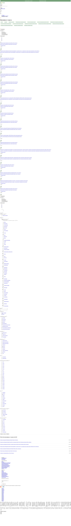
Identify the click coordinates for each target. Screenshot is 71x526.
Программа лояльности (5, 473)
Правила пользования (4, 467)
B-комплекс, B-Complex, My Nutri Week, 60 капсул (6, 114)
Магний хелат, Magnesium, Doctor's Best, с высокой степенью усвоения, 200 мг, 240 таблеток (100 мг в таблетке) (14, 444)
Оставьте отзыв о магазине (5, 476)
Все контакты (3, 459)
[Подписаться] (2, 481)
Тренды (3, 468)
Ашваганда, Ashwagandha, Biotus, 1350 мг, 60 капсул (7, 59)
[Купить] (1, 49)
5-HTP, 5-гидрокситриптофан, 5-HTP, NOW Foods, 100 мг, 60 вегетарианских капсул (11, 136)
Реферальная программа (5, 474)
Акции (3, 470)
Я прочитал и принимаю (3, 511)
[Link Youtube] (4, 484)
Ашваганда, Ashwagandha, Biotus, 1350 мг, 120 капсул (7, 91)
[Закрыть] (1, 509)
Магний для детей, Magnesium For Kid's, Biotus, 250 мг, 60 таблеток (8, 83)
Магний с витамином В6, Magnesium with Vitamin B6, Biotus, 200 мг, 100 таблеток (10, 129)
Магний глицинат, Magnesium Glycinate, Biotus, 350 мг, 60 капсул (8, 44)
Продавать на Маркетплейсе (5, 464)
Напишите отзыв (3, 45)
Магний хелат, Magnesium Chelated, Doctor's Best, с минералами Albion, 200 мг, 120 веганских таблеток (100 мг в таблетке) (15, 442)
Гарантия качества (4, 475)
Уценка (3, 471)
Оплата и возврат (4, 472)
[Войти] (0, 9)
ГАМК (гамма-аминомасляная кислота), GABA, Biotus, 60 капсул (8, 143)
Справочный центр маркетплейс (6, 465)
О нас (2, 461)
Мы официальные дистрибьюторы (6, 462)
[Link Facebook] (2, 484)
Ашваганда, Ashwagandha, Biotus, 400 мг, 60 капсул (6, 106)
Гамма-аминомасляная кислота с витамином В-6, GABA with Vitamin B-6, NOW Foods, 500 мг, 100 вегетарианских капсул (15, 99)
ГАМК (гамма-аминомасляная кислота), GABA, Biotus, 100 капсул (8, 122)
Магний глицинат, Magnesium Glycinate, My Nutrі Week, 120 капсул (8, 75)
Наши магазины (4, 477)
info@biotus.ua (3, 458)
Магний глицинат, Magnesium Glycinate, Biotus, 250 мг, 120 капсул (8, 67)
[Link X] (5, 484)
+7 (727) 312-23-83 (2, 8)
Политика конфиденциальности (6, 466)
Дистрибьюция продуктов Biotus (6, 463)
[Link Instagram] (3, 484)
